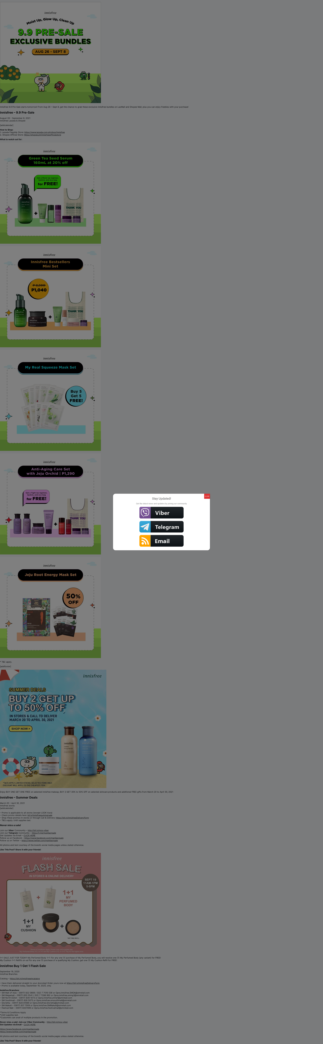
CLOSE (207, 496)
